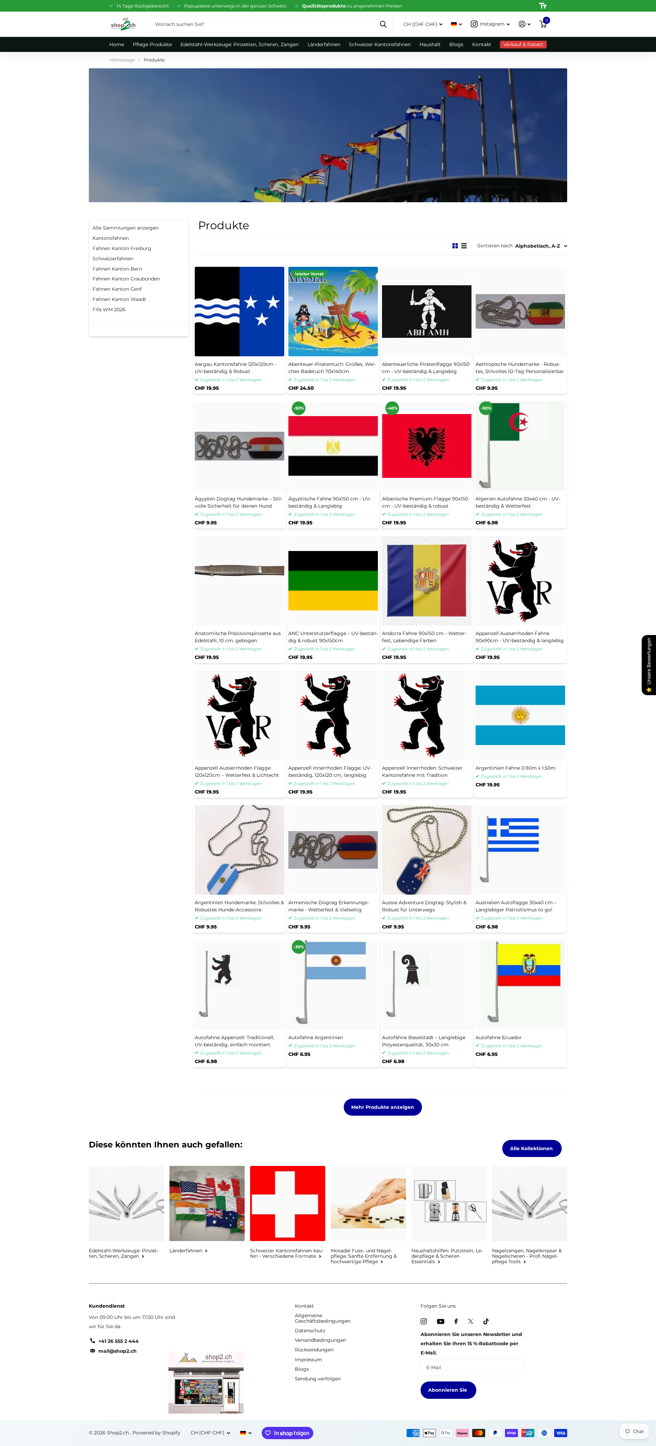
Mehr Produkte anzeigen (382, 1107)
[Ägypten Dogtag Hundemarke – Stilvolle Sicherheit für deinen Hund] (239, 446)
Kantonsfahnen (111, 238)
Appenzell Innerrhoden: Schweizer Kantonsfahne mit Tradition (422, 771)
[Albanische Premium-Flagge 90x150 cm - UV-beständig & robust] (427, 446)
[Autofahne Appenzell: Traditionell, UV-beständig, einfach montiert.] (239, 985)
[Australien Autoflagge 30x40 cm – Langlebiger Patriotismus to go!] (520, 850)
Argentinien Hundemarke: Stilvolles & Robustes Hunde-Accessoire (239, 906)
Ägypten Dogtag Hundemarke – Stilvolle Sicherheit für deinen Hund (239, 502)
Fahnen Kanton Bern (117, 269)
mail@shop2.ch (117, 1351)
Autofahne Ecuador (499, 1037)
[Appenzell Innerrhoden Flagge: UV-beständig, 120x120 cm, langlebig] (333, 715)
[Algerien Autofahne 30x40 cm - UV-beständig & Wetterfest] (520, 446)
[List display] (464, 246)
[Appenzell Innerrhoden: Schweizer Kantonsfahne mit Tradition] (427, 715)
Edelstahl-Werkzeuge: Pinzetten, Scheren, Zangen (239, 44)
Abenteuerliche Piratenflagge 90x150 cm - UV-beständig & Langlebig (425, 367)
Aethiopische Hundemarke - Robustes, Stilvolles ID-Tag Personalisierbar (520, 367)
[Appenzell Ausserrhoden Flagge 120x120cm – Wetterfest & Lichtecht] (239, 715)
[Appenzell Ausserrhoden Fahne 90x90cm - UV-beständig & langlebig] (520, 580)
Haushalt (430, 44)
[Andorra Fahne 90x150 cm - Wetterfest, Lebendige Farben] (427, 580)
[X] (470, 1321)
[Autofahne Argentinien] (333, 985)
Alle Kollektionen (532, 1148)
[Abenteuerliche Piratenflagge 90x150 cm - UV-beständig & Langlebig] (427, 311)
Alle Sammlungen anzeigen (126, 228)
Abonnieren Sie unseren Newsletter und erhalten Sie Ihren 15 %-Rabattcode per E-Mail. (471, 1343)
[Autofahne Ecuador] (520, 985)
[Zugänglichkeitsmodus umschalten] (543, 5)
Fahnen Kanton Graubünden (126, 279)
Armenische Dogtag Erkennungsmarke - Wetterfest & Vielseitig (328, 906)
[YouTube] (440, 1321)
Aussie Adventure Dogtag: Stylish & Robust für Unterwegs (424, 906)
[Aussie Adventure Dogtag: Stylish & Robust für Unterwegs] (427, 850)
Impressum (308, 1360)
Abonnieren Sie (448, 1390)
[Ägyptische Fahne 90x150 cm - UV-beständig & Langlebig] (333, 446)
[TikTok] (486, 1321)
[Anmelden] (524, 24)
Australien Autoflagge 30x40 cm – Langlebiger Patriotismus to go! (516, 906)
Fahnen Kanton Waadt (119, 299)
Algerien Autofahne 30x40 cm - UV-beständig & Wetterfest (518, 502)
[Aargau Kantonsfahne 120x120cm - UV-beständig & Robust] (239, 311)
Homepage (122, 60)
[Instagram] (424, 1321)
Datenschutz (310, 1330)
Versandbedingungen (320, 1340)
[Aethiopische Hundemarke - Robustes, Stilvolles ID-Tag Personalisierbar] (520, 311)
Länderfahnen (324, 44)
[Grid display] (455, 246)
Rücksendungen (314, 1350)
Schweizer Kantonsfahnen (380, 44)
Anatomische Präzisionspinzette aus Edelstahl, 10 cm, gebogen (238, 637)
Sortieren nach (494, 246)
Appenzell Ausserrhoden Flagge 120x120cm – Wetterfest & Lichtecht (237, 771)
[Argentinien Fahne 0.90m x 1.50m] (520, 715)
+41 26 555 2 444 (118, 1341)
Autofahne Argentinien (315, 1037)
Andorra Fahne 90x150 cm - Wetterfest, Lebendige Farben (424, 637)
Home (116, 44)
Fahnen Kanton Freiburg (122, 248)
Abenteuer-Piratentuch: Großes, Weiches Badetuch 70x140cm (332, 367)
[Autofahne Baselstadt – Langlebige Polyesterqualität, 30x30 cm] (427, 985)
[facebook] (456, 1321)
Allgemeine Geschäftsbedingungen (323, 1318)
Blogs (456, 44)
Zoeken (383, 24)
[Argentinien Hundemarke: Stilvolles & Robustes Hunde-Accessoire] (239, 850)
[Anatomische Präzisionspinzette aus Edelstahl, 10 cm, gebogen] (239, 580)
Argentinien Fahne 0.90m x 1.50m (516, 768)
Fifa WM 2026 (109, 309)
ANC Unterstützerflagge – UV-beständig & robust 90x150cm (333, 637)
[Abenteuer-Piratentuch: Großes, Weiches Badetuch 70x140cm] (333, 311)
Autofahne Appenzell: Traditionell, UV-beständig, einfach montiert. (234, 1041)
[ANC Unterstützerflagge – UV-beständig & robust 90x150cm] (333, 580)
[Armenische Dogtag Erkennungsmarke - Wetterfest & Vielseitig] (333, 850)
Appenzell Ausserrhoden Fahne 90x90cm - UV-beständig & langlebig (520, 637)
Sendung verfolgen (318, 1379)
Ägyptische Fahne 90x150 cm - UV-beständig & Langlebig (329, 502)
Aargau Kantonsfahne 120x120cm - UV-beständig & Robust (235, 367)
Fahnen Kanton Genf (117, 289)
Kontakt (481, 44)
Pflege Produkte (152, 44)
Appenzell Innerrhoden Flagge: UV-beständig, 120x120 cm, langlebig (330, 771)
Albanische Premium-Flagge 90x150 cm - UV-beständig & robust (425, 502)
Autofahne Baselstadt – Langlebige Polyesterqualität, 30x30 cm (423, 1041)
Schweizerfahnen (113, 259)
